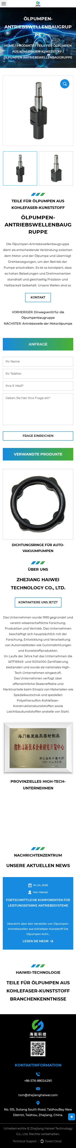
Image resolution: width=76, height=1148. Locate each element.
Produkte (25, 45)
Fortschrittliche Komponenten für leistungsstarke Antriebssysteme (36, 902)
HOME (9, 45)
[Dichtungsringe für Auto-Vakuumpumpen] (38, 504)
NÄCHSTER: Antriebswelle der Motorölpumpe (38, 323)
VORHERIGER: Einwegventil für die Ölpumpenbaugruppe (38, 314)
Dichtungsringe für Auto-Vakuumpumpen (38, 548)
